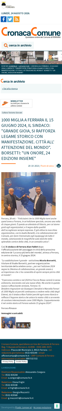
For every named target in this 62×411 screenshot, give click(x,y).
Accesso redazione (42, 407)
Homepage (13, 66)
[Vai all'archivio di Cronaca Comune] (17, 45)
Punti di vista (47, 165)
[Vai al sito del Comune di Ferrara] (8, 5)
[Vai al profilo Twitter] (10, 19)
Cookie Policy (21, 362)
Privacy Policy (8, 362)
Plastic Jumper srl (23, 407)
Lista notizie (24, 66)
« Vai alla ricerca (10, 88)
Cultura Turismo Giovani (12, 112)
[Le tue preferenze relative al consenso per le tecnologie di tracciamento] (57, 406)
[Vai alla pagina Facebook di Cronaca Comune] (3, 19)
